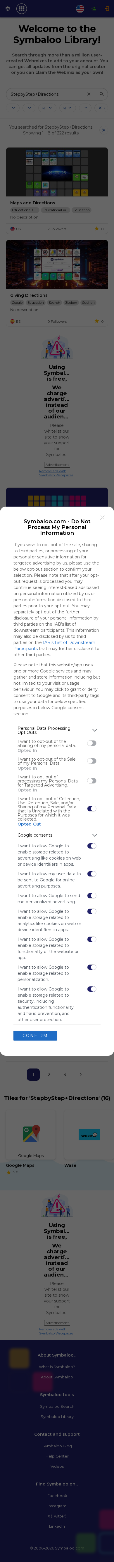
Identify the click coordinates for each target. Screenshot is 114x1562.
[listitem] (57, 730)
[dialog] (57, 781)
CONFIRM (35, 1035)
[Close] (102, 517)
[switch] (91, 743)
